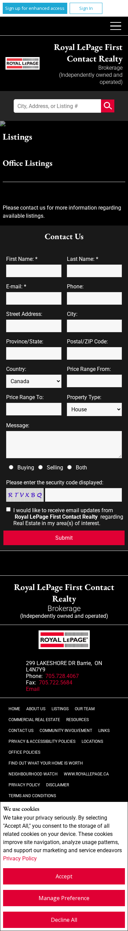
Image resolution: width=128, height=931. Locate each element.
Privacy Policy (20, 858)
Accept (64, 876)
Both (81, 467)
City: (72, 314)
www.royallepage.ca (86, 774)
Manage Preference (64, 898)
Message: (17, 425)
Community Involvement (66, 730)
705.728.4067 (62, 676)
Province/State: (24, 341)
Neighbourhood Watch (33, 774)
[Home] (22, 63)
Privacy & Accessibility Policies (42, 741)
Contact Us (21, 730)
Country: (16, 369)
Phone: (75, 286)
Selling (55, 467)
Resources (77, 719)
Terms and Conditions (32, 795)
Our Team (85, 708)
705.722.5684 (55, 682)
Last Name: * (82, 259)
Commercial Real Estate (34, 719)
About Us (35, 708)
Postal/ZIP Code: (87, 341)
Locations (92, 741)
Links (104, 730)
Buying (25, 467)
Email (33, 689)
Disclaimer (57, 785)
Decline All (64, 920)
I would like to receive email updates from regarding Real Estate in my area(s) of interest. (68, 516)
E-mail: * (16, 286)
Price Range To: (25, 397)
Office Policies (24, 752)
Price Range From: (89, 369)
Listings (60, 708)
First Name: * (22, 259)
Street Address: (24, 314)
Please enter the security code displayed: (54, 482)
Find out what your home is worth (46, 763)
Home (14, 708)
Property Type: (84, 397)
